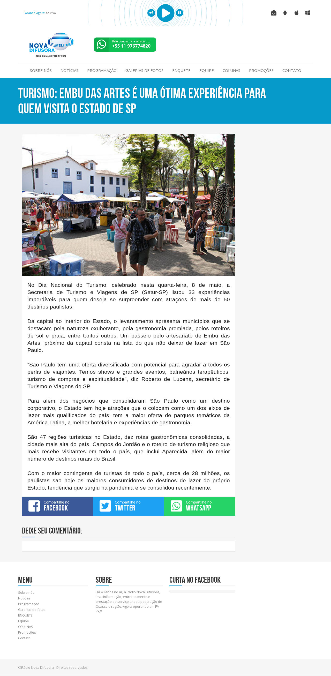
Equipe (206, 70)
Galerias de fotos (144, 70)
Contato (291, 70)
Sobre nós (41, 70)
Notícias (69, 70)
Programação (102, 70)
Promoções (261, 70)
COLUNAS (231, 70)
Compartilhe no (57, 506)
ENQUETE (181, 70)
